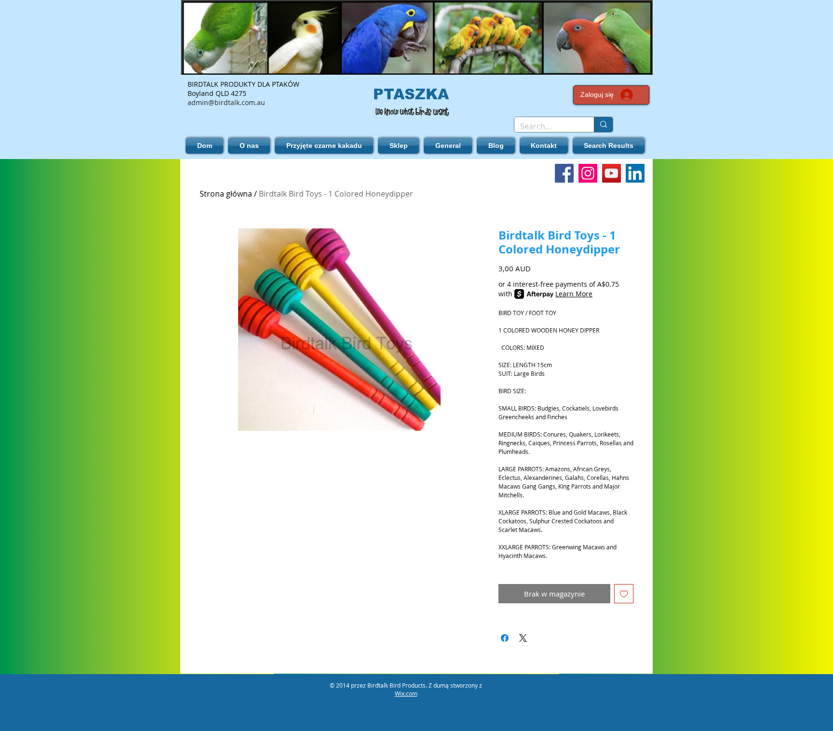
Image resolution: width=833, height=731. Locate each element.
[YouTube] (611, 173)
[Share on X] (523, 638)
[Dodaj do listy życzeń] (624, 594)
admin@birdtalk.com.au (226, 102)
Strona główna (226, 193)
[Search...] (603, 124)
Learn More (573, 293)
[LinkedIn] (635, 173)
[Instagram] (587, 173)
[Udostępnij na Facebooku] (505, 638)
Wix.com (406, 693)
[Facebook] (564, 173)
